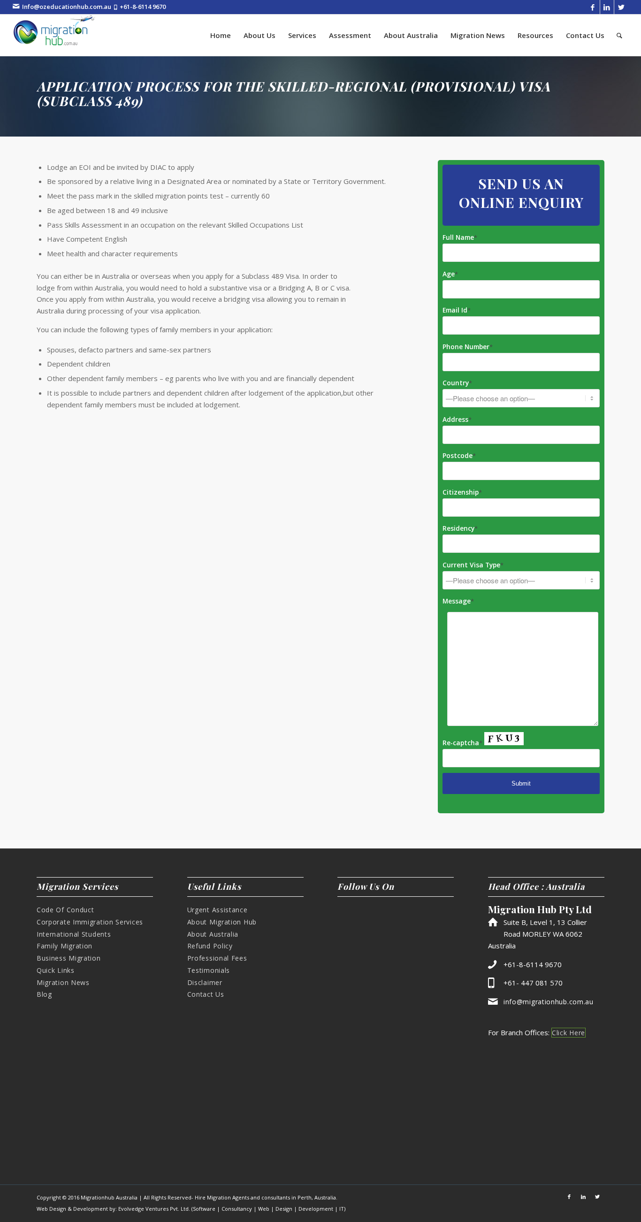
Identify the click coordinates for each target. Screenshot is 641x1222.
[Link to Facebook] (593, 7)
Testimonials (208, 970)
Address (457, 419)
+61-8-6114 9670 (143, 6)
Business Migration (69, 958)
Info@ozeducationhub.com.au (66, 6)
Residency (460, 528)
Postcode (459, 455)
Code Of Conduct (65, 909)
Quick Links (56, 970)
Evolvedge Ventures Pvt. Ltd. (154, 1208)
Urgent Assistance (217, 909)
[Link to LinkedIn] (607, 7)
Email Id (457, 310)
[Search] (619, 35)
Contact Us (205, 994)
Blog (44, 994)
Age (450, 273)
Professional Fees (217, 958)
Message (458, 600)
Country (457, 382)
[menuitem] (220, 35)
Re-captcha (462, 742)
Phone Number (468, 346)
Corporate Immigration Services (90, 921)
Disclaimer (204, 982)
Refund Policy (210, 945)
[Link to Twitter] (621, 7)
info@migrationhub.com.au (549, 1001)
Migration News (63, 982)
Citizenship (462, 492)
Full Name (460, 237)
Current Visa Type (473, 564)
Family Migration (64, 945)
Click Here (568, 1032)
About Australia (213, 934)
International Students (74, 934)
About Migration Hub (222, 921)
